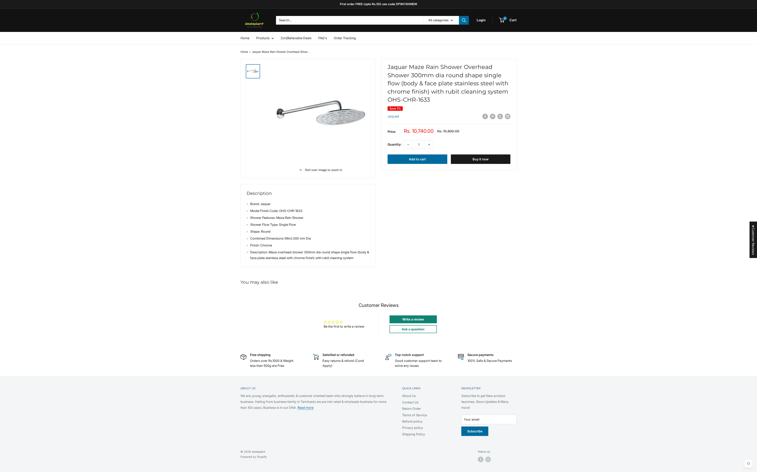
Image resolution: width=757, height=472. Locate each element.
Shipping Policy (413, 434)
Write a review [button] (413, 319)
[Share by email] (507, 116)
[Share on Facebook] (485, 116)
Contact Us (410, 402)
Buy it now (481, 159)
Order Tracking (345, 38)
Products (262, 38)
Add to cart (417, 159)
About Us (409, 396)
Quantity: (395, 144)
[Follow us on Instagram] (488, 459)
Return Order (411, 409)
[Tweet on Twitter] (500, 116)
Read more (305, 408)
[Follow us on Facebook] (480, 459)
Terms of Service (414, 415)
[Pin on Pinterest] (492, 116)
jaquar (393, 116)
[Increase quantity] (429, 144)
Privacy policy (412, 428)
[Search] (464, 20)
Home (245, 38)
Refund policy (412, 421)
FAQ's (322, 38)
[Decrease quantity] (408, 144)
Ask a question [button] (413, 329)
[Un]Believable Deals (296, 38)
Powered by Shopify (254, 456)
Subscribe (474, 431)
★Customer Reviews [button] (753, 240)
